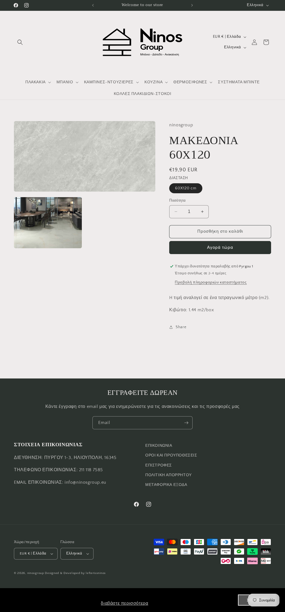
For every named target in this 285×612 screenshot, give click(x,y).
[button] (20, 42)
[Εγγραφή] (186, 422)
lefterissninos (96, 573)
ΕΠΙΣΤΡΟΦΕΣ (158, 465)
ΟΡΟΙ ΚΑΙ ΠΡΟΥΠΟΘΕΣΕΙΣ (171, 455)
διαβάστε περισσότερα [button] (124, 603)
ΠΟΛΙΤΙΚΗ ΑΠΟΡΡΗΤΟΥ (168, 475)
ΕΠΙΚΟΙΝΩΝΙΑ (158, 445)
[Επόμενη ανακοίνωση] (192, 5)
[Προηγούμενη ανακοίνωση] (93, 5)
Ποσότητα (177, 200)
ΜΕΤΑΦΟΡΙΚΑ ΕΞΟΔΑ (166, 485)
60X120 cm (185, 188)
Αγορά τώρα (220, 247)
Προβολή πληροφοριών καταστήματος (211, 282)
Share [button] (181, 327)
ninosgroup (35, 573)
